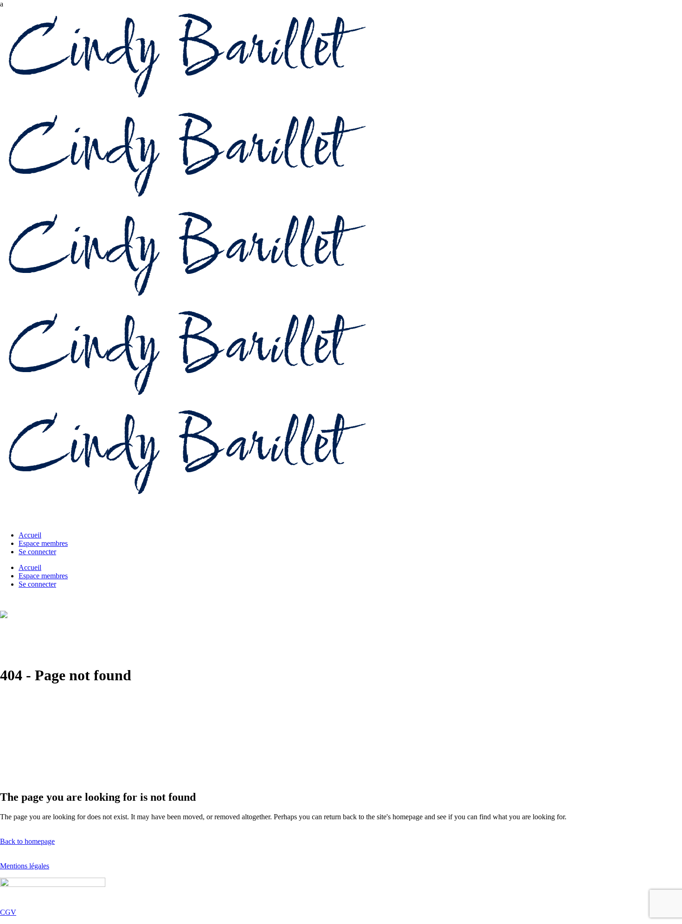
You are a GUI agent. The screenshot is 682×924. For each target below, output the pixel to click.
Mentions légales (24, 866)
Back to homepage (27, 841)
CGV (8, 912)
